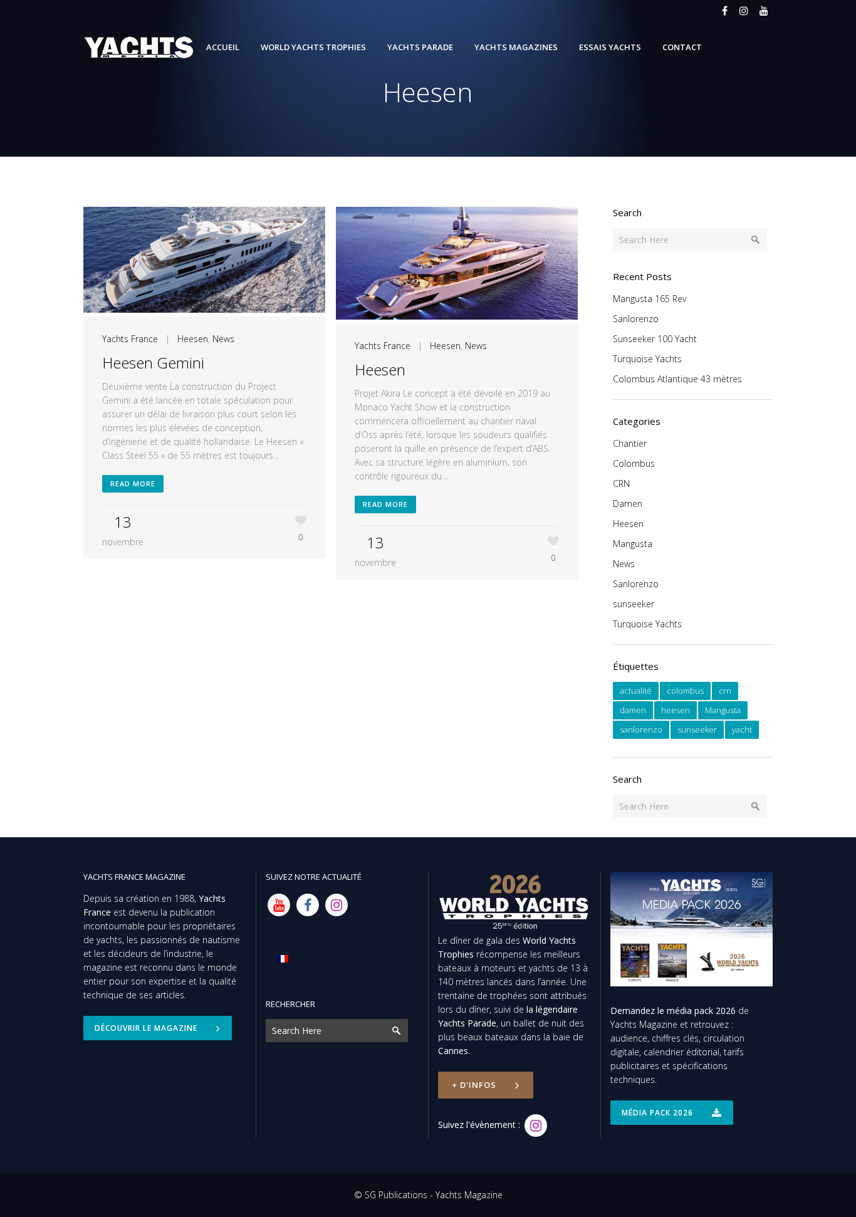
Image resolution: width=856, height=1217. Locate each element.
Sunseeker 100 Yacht (655, 339)
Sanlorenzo (636, 319)
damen (633, 710)
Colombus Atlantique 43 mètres (677, 379)
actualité (636, 690)
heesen (675, 710)
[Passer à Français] (283, 958)
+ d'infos (474, 1084)
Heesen (192, 339)
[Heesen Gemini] (204, 261)
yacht (742, 729)
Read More (132, 483)
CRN (621, 483)
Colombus (634, 463)
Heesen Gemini (153, 362)
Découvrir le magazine (146, 1028)
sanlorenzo (641, 729)
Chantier (630, 443)
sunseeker (633, 604)
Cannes (453, 1051)
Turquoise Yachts (647, 359)
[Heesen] (457, 265)
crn (725, 690)
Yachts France (130, 339)
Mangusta (632, 544)
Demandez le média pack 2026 (673, 1010)
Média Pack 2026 (657, 1112)
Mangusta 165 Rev (649, 299)
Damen (627, 503)
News (223, 339)
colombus (685, 690)
